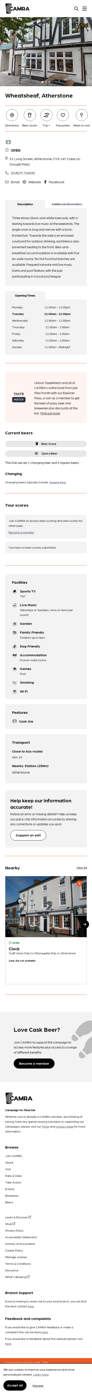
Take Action (13, 1182)
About (9, 1162)
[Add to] (79, 883)
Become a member (21, 532)
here (31, 1306)
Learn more (41, 1374)
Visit (8, 1169)
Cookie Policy (14, 1250)
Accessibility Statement (21, 1237)
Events (10, 1189)
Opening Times (25, 295)
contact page (64, 1126)
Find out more (50, 413)
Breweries (12, 1195)
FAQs (45, 1126)
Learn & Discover (16, 1217)
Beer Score (48, 443)
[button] (84, 924)
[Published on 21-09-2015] (46, 930)
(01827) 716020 (23, 173)
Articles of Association (20, 1243)
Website (34, 182)
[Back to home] (17, 8)
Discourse (11, 1270)
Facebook (56, 182)
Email (15, 182)
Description (25, 204)
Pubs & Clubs (13, 1175)
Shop (9, 1223)
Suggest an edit (28, 835)
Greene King (57, 482)
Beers (9, 1202)
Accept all (15, 1385)
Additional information (67, 204)
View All (81, 867)
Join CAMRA (13, 1155)
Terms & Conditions (18, 1263)
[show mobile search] (76, 8)
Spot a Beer (49, 453)
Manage (38, 1385)
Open (15, 150)
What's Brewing (16, 1276)
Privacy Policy (14, 1230)
